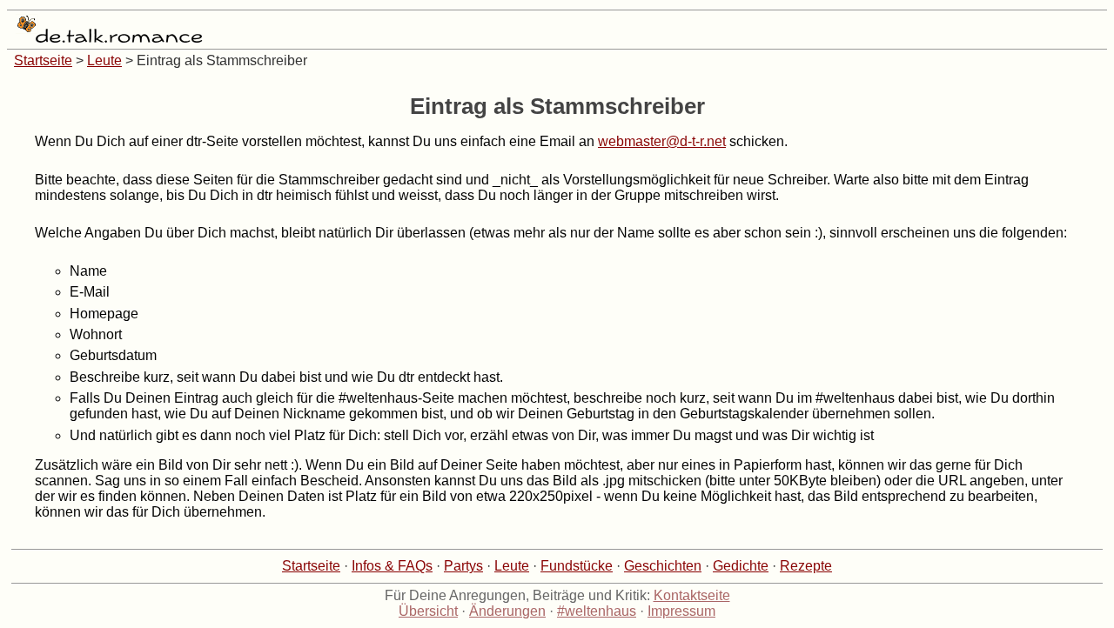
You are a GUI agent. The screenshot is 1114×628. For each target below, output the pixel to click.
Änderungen (507, 611)
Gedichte (740, 565)
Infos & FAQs (392, 565)
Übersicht (428, 611)
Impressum (681, 611)
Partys (463, 565)
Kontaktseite (692, 595)
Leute (104, 60)
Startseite (43, 60)
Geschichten (662, 565)
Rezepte (806, 565)
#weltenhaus (596, 611)
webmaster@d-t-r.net (662, 141)
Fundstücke (576, 565)
